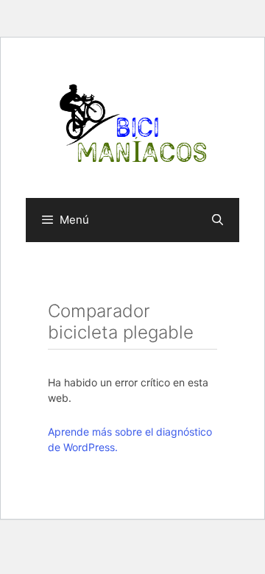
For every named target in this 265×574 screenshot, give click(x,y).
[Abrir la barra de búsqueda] (217, 220)
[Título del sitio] (132, 123)
